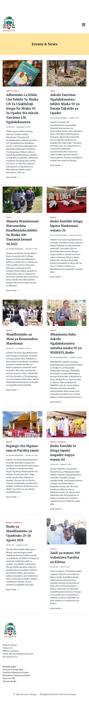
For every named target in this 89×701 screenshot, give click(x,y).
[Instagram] (84, 8)
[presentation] (22, 73)
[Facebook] (76, 8)
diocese (11, 127)
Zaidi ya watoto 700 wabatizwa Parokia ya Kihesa (65, 557)
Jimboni (9, 91)
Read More (12, 177)
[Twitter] (80, 8)
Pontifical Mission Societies (16, 672)
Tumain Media (9, 681)
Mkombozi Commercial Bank (16, 675)
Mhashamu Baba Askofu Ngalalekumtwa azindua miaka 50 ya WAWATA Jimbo (66, 343)
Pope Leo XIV (9, 678)
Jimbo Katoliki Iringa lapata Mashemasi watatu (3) (66, 225)
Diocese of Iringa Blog (13, 669)
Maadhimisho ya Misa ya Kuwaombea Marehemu (22, 338)
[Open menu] (83, 24)
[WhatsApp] (72, 8)
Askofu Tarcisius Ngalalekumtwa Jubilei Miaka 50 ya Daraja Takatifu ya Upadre (64, 104)
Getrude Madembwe (59, 118)
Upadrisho (61, 442)
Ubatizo (53, 549)
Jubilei (15, 91)
